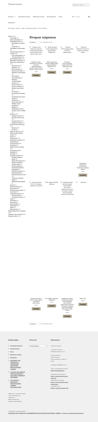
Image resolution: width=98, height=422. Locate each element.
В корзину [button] (36, 75)
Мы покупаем (51, 16)
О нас (60, 16)
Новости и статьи (38, 16)
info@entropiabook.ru (57, 370)
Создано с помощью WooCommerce (73, 413)
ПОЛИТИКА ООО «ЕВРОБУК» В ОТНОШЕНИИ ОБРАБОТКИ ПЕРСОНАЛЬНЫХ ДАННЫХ (34, 413)
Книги (23, 28)
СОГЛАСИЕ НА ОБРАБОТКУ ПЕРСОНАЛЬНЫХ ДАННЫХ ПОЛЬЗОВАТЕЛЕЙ (15, 384)
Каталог (10, 16)
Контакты (11, 22)
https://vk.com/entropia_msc (59, 388)
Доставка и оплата (24, 16)
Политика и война (31, 28)
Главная (12, 28)
